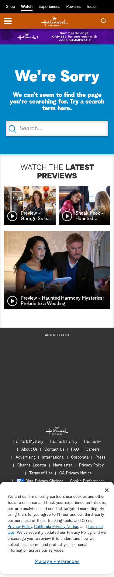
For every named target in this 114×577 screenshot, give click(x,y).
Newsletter (62, 465)
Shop (10, 7)
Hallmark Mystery (28, 442)
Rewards (73, 7)
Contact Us (54, 450)
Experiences (49, 7)
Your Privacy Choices (44, 481)
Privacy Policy (91, 465)
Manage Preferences (57, 561)
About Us (29, 450)
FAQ (75, 450)
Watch (27, 7)
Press (100, 457)
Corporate (80, 457)
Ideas (91, 7)
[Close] (107, 490)
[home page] (54, 21)
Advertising (26, 457)
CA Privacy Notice (75, 473)
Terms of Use (41, 473)
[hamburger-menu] (8, 21)
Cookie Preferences (87, 481)
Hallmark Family (63, 442)
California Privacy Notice (56, 527)
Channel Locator (32, 465)
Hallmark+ (92, 442)
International (53, 457)
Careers (93, 450)
